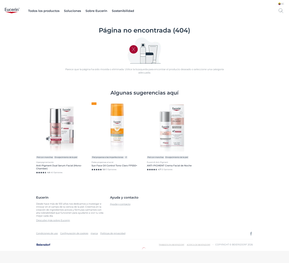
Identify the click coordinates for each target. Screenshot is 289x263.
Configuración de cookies (74, 233)
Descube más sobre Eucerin (53, 220)
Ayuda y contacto (120, 204)
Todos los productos (43, 11)
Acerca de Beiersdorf (198, 245)
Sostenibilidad (123, 11)
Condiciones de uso (47, 233)
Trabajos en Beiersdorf (171, 245)
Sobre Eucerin (96, 11)
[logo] (12, 11)
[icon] (251, 233)
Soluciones (72, 11)
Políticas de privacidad (112, 233)
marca (94, 233)
